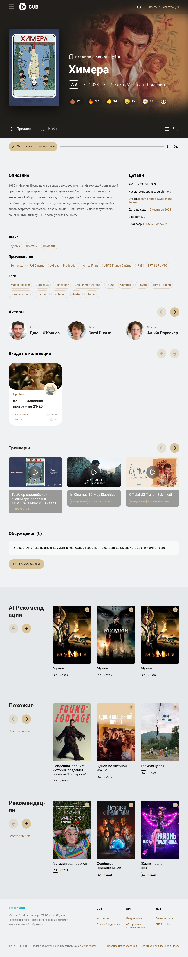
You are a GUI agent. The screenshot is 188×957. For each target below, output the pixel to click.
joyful (76, 294)
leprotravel (19, 394)
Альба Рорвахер (162, 333)
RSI (139, 265)
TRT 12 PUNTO (157, 265)
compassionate (21, 294)
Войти (153, 7)
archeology (62, 285)
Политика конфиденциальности (160, 945)
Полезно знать (164, 918)
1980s (110, 285)
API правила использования (135, 926)
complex (126, 285)
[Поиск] (139, 7)
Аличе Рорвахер (156, 224)
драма (117, 84)
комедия (156, 84)
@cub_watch (89, 945)
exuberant (59, 294)
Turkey (133, 202)
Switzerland (164, 199)
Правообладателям (108, 924)
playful (142, 285)
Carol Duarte (99, 333)
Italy (143, 199)
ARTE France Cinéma (117, 265)
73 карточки (20, 414)
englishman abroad (87, 285)
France (151, 199)
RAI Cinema (36, 265)
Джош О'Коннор (45, 333)
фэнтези (135, 84)
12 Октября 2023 (159, 209)
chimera (91, 294)
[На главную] (29, 6)
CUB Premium (163, 924)
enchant (42, 294)
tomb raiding (162, 285)
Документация (135, 918)
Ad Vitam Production (63, 265)
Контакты (103, 918)
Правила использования (122, 945)
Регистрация (170, 7)
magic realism (20, 285)
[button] (174, 312)
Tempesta (17, 265)
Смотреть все (19, 731)
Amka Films (90, 265)
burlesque (42, 285)
